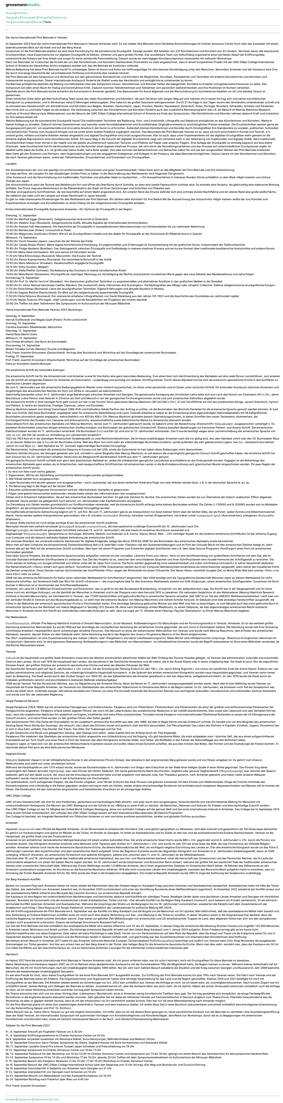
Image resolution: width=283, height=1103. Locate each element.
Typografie (12, 17)
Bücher (37, 22)
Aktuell (10, 13)
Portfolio (22, 13)
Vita (8, 22)
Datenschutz (42, 1099)
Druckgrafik (28, 17)
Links (55, 1099)
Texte (47, 22)
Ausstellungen (22, 22)
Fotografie (44, 17)
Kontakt (11, 1099)
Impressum (25, 1099)
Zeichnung (59, 17)
